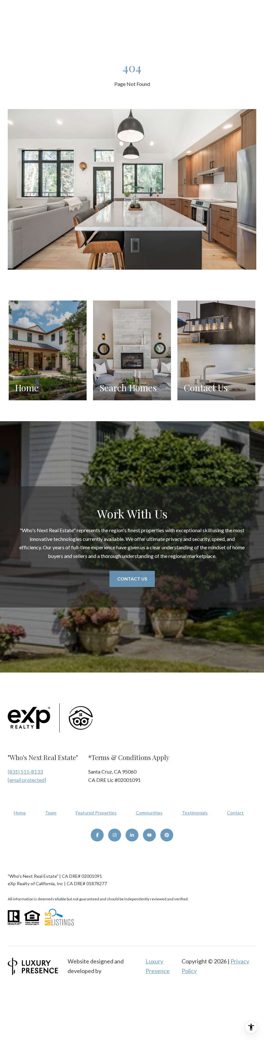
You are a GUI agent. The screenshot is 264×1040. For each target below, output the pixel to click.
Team (50, 812)
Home (20, 812)
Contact (235, 812)
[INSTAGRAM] (114, 835)
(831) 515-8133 (25, 771)
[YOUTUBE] (149, 835)
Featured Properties (96, 812)
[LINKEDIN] (132, 835)
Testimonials (195, 812)
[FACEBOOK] (97, 835)
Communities (149, 812)
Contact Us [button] (132, 578)
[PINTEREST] (166, 835)
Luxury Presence (158, 966)
